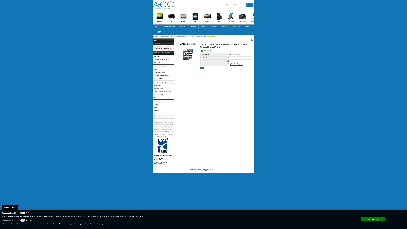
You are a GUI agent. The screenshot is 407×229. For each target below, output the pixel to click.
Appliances (157, 56)
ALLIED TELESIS (164, 36)
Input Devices (157, 85)
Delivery (182, 26)
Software (156, 110)
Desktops (171, 21)
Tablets (195, 21)
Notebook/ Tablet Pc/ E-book (161, 59)
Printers (183, 21)
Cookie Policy (236, 26)
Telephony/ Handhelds (159, 117)
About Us (203, 26)
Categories (157, 52)
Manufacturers (166, 52)
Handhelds (231, 21)
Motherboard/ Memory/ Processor (162, 91)
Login (157, 26)
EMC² (247, 26)
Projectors (156, 104)
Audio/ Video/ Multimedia (160, 66)
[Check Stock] (229, 61)
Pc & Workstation (158, 94)
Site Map (224, 26)
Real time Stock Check (236, 65)
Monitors (207, 21)
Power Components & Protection (162, 97)
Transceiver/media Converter (196, 36)
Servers (219, 21)
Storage (156, 113)
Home (156, 36)
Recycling (214, 26)
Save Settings (373, 219)
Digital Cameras (243, 21)
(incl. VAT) (208, 51)
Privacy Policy (159, 31)
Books (155, 69)
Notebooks (159, 21)
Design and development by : (197, 169)
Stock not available (232, 63)
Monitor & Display (158, 88)
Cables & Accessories (159, 72)
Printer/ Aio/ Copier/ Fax (160, 101)
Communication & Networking (178, 36)
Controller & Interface (159, 78)
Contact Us (193, 26)
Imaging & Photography (160, 82)
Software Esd (157, 63)
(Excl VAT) (209, 50)
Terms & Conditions (169, 26)
